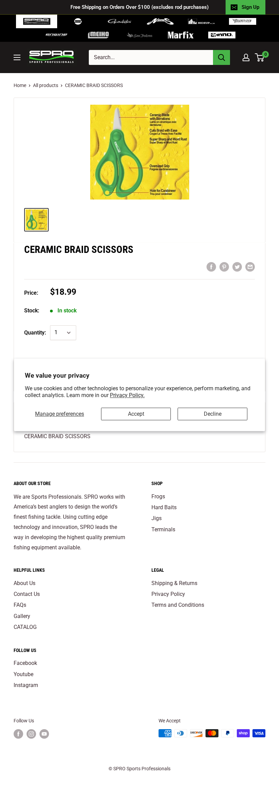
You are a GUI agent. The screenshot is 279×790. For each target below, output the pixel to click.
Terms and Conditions (177, 605)
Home (20, 85)
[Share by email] (250, 266)
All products (45, 85)
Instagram (26, 685)
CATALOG (25, 627)
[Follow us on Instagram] (31, 734)
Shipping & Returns (174, 583)
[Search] (221, 57)
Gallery (22, 616)
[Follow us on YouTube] (44, 734)
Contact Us (27, 594)
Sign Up (250, 7)
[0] (260, 57)
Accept (136, 414)
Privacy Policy (168, 594)
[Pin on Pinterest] (224, 266)
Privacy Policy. (127, 395)
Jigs (156, 518)
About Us (24, 583)
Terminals (163, 529)
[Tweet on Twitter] (237, 266)
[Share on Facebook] (211, 266)
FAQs (20, 605)
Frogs (158, 496)
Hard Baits (164, 507)
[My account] (246, 57)
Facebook (25, 663)
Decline (212, 414)
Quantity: (35, 332)
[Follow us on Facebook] (18, 734)
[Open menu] (17, 57)
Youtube (23, 674)
